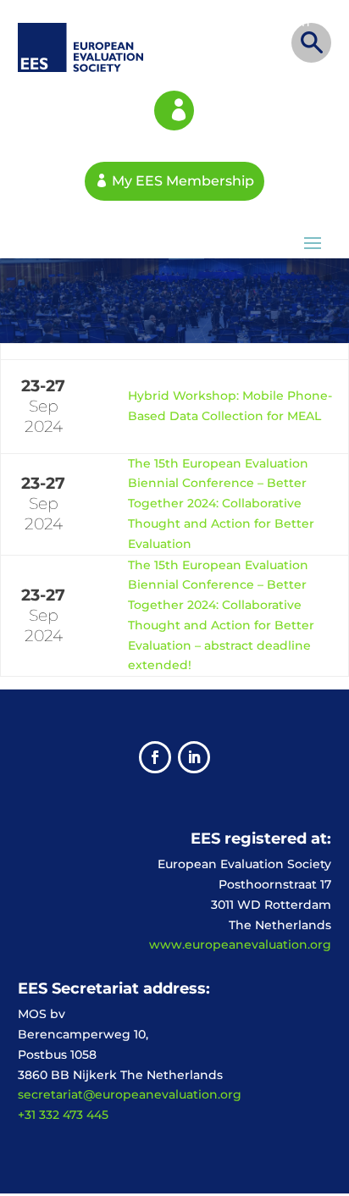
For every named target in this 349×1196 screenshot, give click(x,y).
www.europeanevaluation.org (240, 944)
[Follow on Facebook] (155, 757)
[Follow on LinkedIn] (194, 757)
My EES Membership (174, 110)
